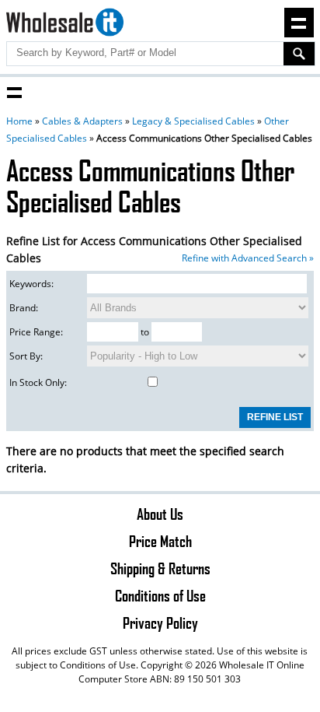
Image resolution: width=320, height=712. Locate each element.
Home (19, 121)
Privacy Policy (160, 622)
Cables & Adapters (82, 121)
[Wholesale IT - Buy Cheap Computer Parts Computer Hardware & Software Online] (64, 24)
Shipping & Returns (160, 568)
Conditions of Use (160, 595)
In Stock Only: (38, 382)
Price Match (160, 540)
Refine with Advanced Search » (248, 258)
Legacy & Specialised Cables (193, 121)
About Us (160, 513)
